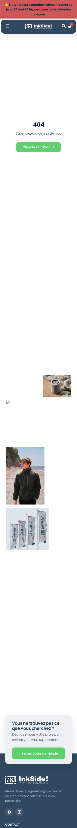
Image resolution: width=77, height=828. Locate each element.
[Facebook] (9, 812)
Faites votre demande (40, 753)
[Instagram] (19, 812)
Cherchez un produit (38, 147)
